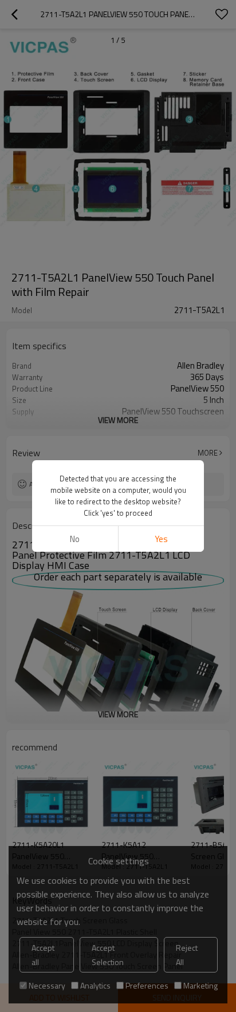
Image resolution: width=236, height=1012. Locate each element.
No (75, 538)
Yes (161, 538)
